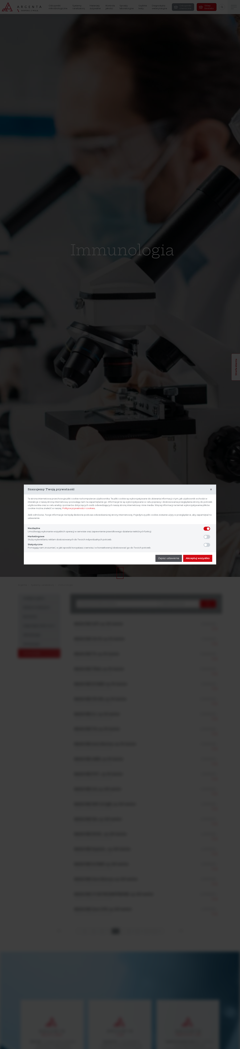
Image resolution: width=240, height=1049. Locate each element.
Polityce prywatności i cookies (78, 508)
